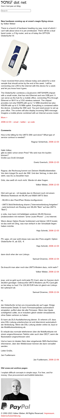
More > (4, 117)
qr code (31, 122)
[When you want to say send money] (15, 409)
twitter (23, 122)
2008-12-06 (54, 360)
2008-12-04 (54, 259)
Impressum (49, 413)
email (16, 122)
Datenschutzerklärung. (11, 416)
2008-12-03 (6, 122)
